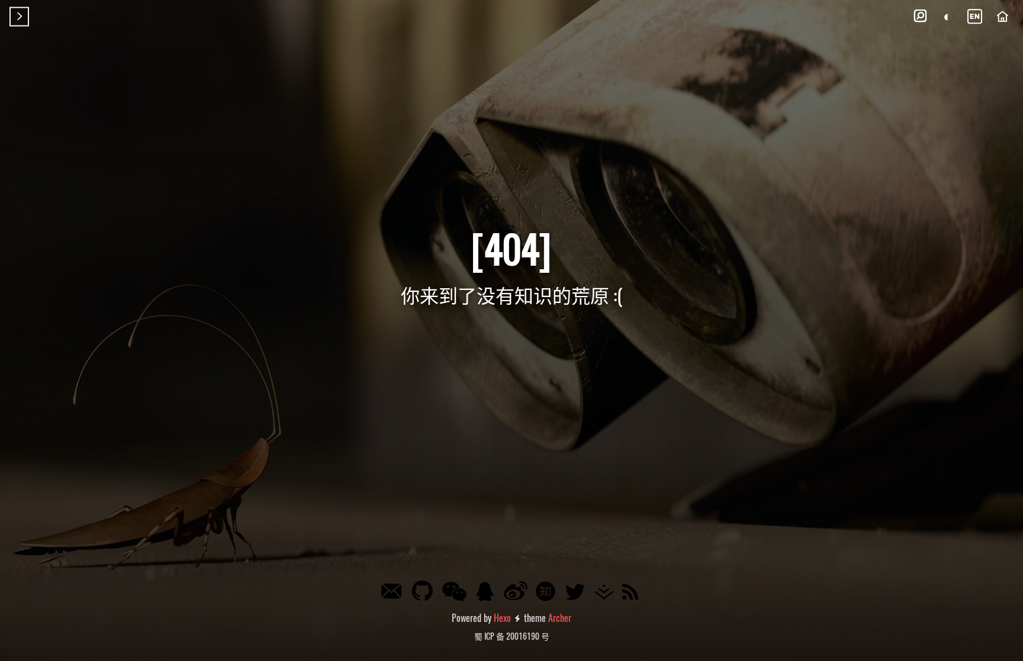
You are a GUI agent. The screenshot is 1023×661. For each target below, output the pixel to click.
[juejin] (606, 593)
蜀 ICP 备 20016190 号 (511, 636)
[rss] (632, 593)
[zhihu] (548, 593)
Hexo (502, 618)
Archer (559, 618)
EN (975, 16)
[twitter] (577, 593)
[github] (424, 591)
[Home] (1002, 16)
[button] (920, 16)
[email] (393, 593)
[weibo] (517, 591)
